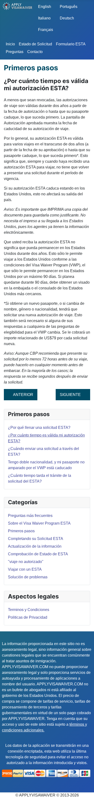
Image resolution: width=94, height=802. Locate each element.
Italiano (44, 18)
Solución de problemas (27, 577)
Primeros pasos (21, 531)
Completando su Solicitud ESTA (35, 539)
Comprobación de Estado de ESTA (38, 554)
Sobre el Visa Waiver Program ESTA (39, 523)
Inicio (10, 44)
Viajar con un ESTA (25, 569)
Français (45, 30)
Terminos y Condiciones (28, 610)
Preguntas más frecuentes (30, 516)
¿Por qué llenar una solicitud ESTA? (39, 427)
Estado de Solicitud (35, 44)
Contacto (35, 52)
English (44, 7)
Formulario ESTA (71, 44)
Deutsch (67, 18)
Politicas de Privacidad (27, 617)
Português (67, 7)
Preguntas (14, 52)
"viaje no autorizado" (25, 562)
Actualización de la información (34, 546)
